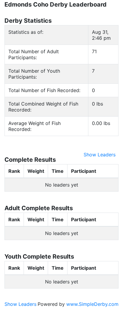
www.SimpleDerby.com (92, 304)
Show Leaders (100, 155)
